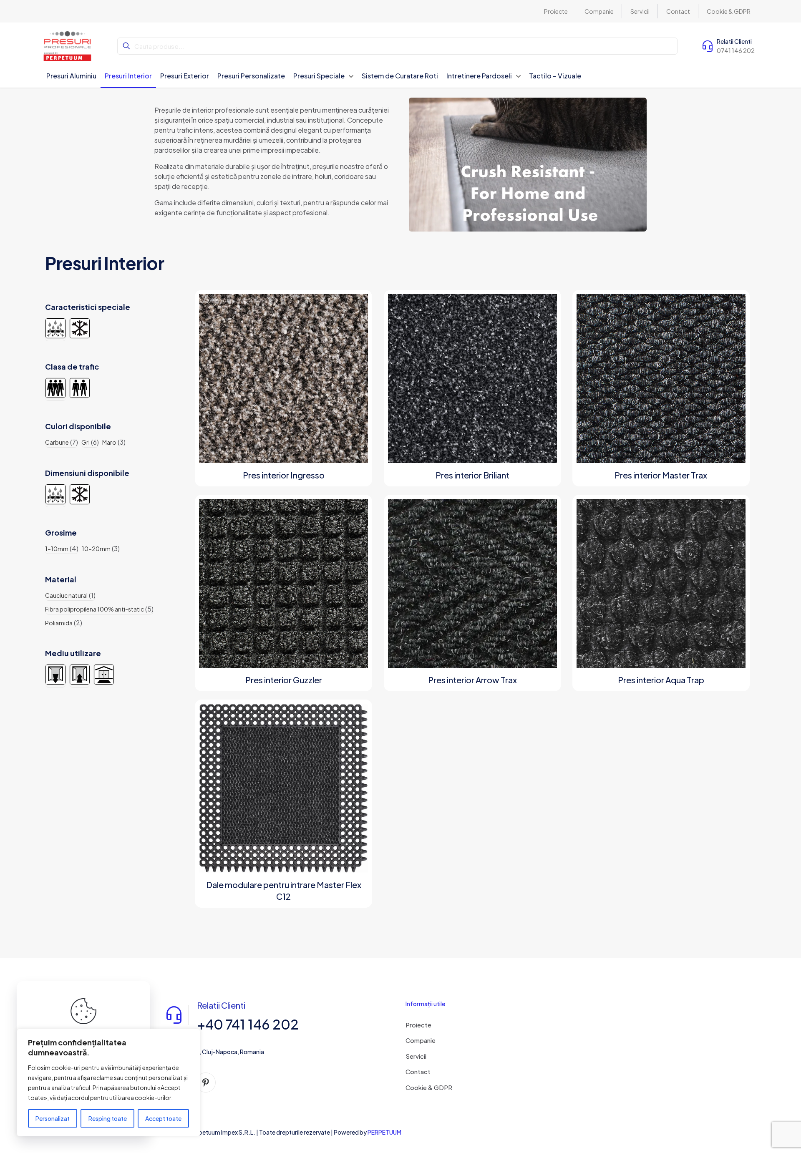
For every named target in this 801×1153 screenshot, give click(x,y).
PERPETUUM (384, 1132)
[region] (108, 1082)
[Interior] (79, 674)
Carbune (57, 442)
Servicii (416, 1056)
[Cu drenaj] (55, 328)
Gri (85, 442)
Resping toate (107, 1118)
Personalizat (52, 1118)
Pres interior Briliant (472, 475)
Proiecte (418, 1025)
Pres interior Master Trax (661, 475)
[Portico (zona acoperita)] (103, 674)
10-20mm (96, 548)
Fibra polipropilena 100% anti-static (94, 609)
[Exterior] (55, 674)
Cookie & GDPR (429, 1087)
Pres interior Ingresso (284, 475)
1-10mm (56, 548)
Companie (421, 1040)
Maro (109, 442)
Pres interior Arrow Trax (472, 680)
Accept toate (163, 1118)
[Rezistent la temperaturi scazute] (79, 328)
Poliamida (59, 623)
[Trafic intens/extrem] (55, 388)
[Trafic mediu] (79, 388)
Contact (418, 1071)
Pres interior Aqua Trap (661, 680)
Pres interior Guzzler (283, 680)
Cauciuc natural (66, 595)
